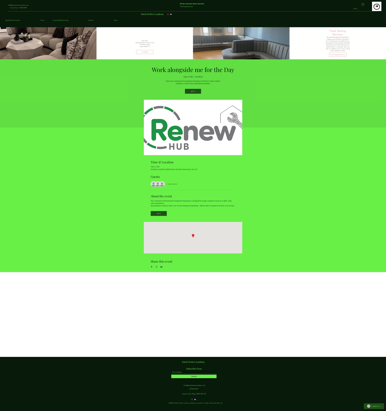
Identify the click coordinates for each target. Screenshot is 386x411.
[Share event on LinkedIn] (161, 267)
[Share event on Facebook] (152, 267)
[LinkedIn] (171, 14)
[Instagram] (168, 14)
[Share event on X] (157, 267)
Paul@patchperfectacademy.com (18, 5)
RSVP (193, 91)
